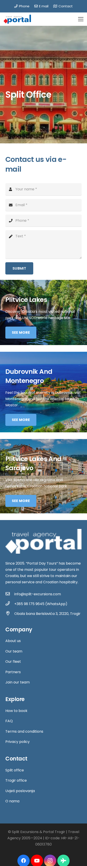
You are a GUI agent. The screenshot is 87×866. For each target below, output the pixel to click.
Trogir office (16, 780)
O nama (12, 801)
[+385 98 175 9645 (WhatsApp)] (9, 604)
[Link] (17, 19)
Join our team (17, 682)
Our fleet (13, 661)
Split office (14, 770)
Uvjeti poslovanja (20, 790)
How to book (16, 710)
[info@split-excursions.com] (9, 594)
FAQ (9, 721)
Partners (13, 672)
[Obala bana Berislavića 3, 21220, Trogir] (9, 614)
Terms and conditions (24, 731)
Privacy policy (17, 741)
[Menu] (80, 19)
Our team (13, 651)
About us (13, 640)
